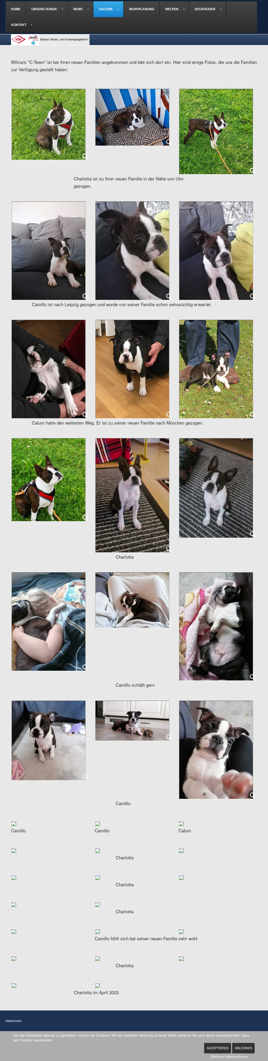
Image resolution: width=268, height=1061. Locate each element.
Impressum (13, 1021)
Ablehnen (243, 1048)
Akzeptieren (217, 1048)
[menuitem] (16, 9)
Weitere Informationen (229, 1056)
